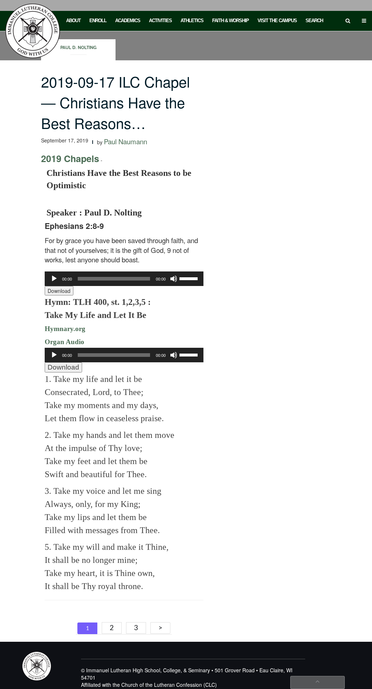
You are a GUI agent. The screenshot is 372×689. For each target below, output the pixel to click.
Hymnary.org (65, 329)
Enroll (97, 20)
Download (59, 290)
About (73, 20)
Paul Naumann (125, 141)
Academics (127, 20)
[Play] (54, 278)
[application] (124, 278)
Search (314, 20)
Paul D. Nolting (78, 47)
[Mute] (173, 278)
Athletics (192, 20)
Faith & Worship (230, 20)
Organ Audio (64, 342)
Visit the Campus (277, 20)
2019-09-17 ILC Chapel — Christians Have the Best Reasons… (115, 102)
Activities (160, 20)
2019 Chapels (70, 158)
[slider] (189, 278)
